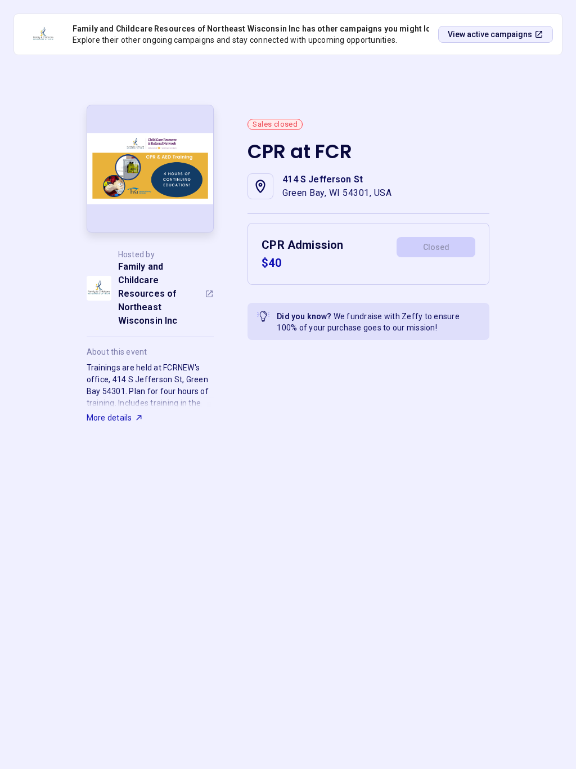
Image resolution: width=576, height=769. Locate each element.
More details (109, 417)
